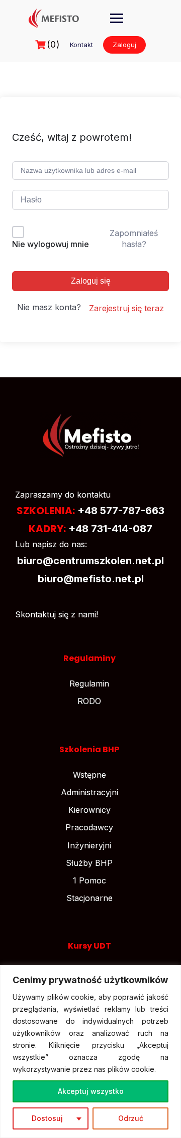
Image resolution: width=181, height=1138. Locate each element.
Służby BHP (89, 863)
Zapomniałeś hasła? (134, 238)
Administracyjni (89, 792)
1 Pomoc (89, 880)
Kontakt (81, 45)
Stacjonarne (89, 898)
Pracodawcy (89, 827)
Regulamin (89, 683)
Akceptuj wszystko (91, 1091)
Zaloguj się (91, 281)
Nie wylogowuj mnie (50, 244)
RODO (89, 701)
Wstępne (89, 775)
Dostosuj (47, 1118)
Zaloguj (124, 45)
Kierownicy (89, 810)
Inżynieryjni (89, 845)
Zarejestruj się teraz (126, 308)
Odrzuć (130, 1118)
